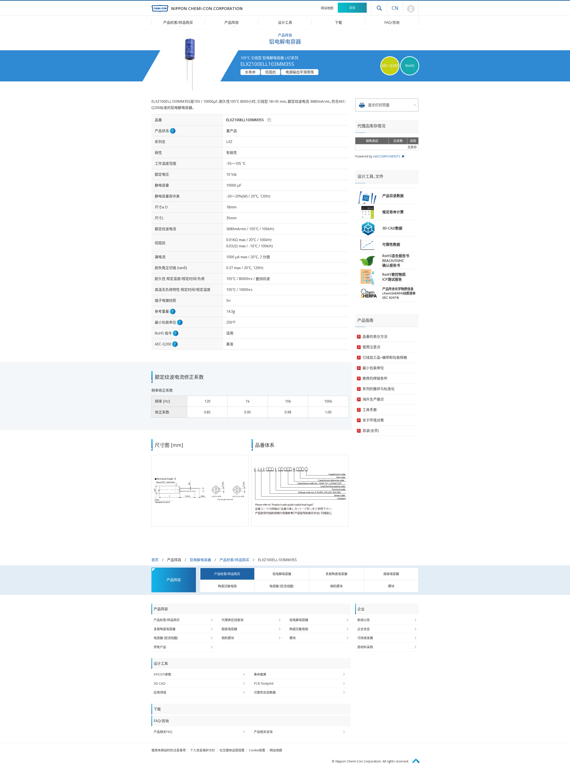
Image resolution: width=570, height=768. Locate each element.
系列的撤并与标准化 (378, 388)
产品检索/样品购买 (234, 559)
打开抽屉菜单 (379, 8)
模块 (391, 586)
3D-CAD (159, 683)
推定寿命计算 (393, 212)
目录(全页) (370, 430)
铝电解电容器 (200, 559)
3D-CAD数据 (392, 228)
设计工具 (285, 22)
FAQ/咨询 (391, 22)
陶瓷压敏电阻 (227, 586)
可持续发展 (365, 638)
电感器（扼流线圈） (281, 586)
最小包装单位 (373, 367)
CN (395, 7)
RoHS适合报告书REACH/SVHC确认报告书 (395, 260)
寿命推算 (260, 674)
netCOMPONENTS (386, 156)
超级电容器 (391, 574)
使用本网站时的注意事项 (168, 750)
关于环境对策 (373, 420)
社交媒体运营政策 (232, 750)
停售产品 (160, 647)
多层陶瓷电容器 (336, 574)
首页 (155, 559)
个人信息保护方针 (202, 750)
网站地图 (327, 8)
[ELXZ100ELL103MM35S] (269, 120)
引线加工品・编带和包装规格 (384, 357)
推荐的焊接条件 (374, 378)
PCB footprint (264, 683)
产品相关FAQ (163, 732)
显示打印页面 (378, 105)
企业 (352, 7)
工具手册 (369, 409)
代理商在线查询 (232, 620)
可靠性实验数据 (265, 692)
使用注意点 (371, 347)
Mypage (410, 9)
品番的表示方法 (374, 336)
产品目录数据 (393, 195)
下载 (338, 22)
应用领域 (160, 692)
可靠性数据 (391, 244)
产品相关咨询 (263, 732)
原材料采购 (365, 647)
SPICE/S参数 (162, 674)
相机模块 (336, 586)
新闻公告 (363, 620)
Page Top (418, 760)
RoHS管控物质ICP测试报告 (394, 277)
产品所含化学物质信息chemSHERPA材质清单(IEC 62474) (398, 293)
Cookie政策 (257, 750)
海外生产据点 (373, 399)
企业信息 (363, 629)
